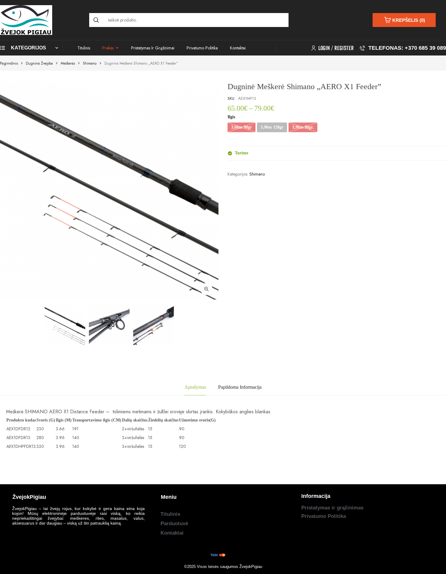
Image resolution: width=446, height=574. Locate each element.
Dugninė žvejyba (39, 63)
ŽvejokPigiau (250, 566)
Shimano (89, 63)
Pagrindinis (9, 63)
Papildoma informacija (240, 387)
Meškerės (68, 63)
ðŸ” (206, 289)
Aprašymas (195, 387)
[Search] (96, 20)
